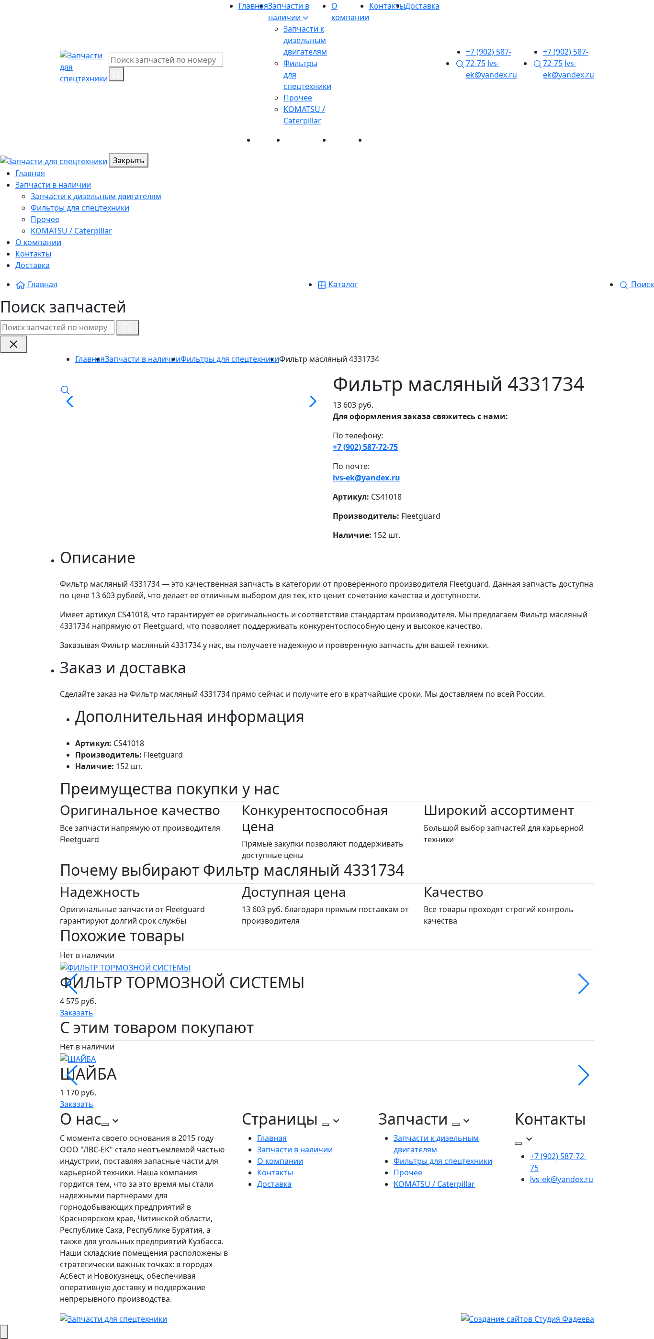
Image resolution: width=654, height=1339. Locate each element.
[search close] (13, 344)
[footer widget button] (105, 1124)
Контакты (387, 5)
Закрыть (129, 160)
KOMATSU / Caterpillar (71, 230)
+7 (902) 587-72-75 (365, 447)
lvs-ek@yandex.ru (366, 477)
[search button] (116, 74)
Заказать (76, 1012)
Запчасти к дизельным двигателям (305, 40)
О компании (308, 139)
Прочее (297, 97)
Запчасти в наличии (53, 184)
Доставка (422, 5)
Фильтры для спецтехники (80, 207)
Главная (253, 5)
